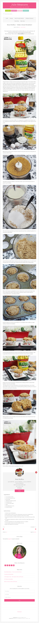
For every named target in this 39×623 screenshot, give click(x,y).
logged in (10, 538)
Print (19, 490)
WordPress (26, 618)
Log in (29, 618)
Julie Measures (19, 4)
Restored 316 (24, 617)
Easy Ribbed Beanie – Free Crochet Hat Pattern (13, 571)
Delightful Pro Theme (16, 618)
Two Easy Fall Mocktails (8, 574)
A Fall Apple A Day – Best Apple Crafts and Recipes (13, 576)
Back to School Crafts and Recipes (10, 581)
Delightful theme (20, 617)
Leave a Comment (23, 27)
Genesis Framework (22, 618)
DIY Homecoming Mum (8, 579)
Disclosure (19, 611)
